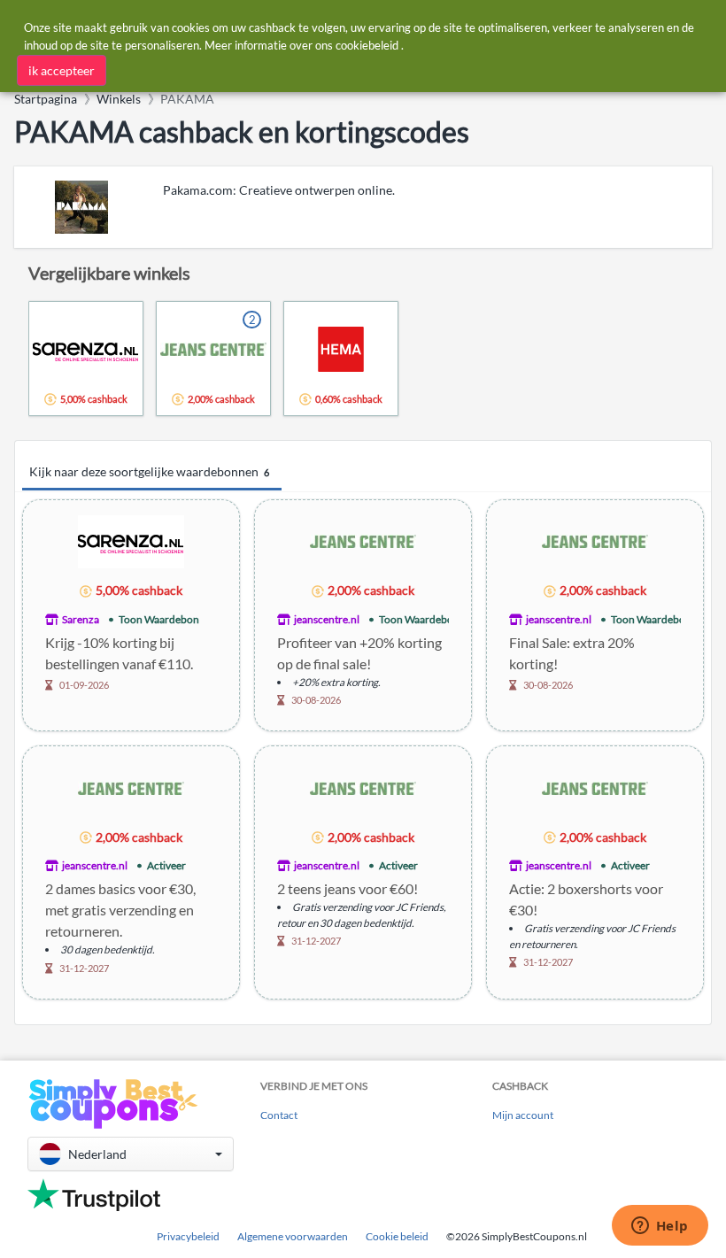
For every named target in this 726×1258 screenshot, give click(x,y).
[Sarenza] (131, 540)
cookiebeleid (367, 45)
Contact (278, 1115)
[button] (130, 1154)
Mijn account (522, 1115)
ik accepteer (61, 70)
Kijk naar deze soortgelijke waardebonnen (149, 471)
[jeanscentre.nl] (363, 540)
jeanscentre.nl (326, 619)
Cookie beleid (397, 1236)
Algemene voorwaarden (292, 1236)
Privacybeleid (188, 1236)
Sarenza (80, 619)
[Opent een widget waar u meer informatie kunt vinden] (659, 1227)
